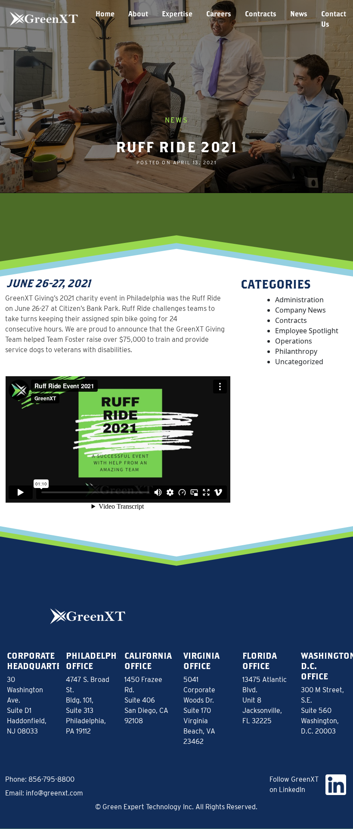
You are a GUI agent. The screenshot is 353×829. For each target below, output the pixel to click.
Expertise (177, 13)
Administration (299, 299)
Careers (218, 13)
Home (105, 13)
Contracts (260, 13)
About (138, 13)
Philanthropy (296, 351)
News (298, 13)
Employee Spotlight (306, 330)
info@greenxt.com (54, 793)
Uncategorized (299, 361)
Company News (300, 310)
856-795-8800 (51, 779)
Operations (293, 341)
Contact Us (333, 18)
